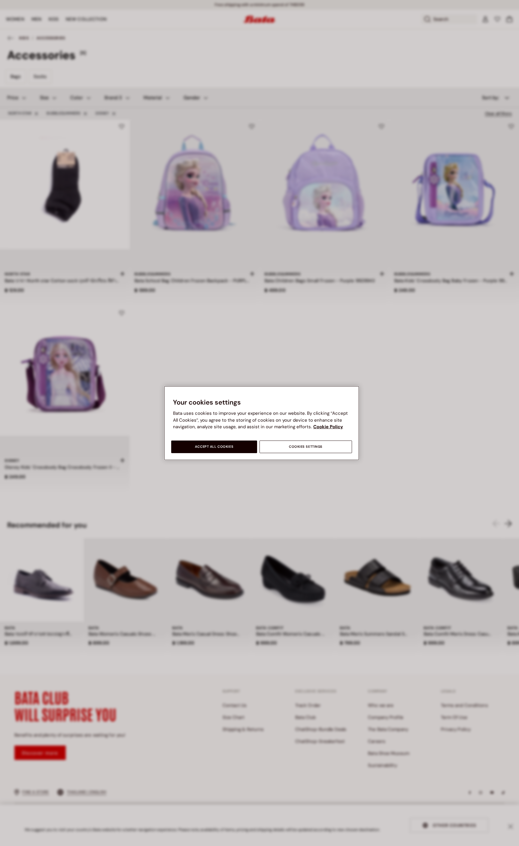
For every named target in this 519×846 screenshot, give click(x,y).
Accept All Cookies (214, 446)
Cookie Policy (328, 427)
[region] (261, 423)
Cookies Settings (306, 446)
